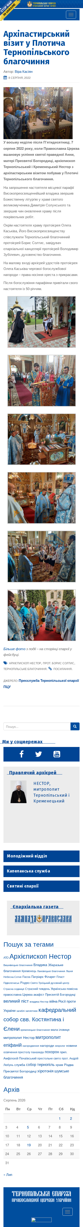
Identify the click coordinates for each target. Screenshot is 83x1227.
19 (29, 1144)
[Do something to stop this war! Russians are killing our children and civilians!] (10, 10)
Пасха (26, 977)
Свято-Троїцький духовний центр (49, 983)
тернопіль (46, 1064)
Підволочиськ (11, 983)
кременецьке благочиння (35, 1029)
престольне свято (49, 1058)
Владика (40, 964)
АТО (6, 957)
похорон (52, 1051)
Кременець (29, 971)
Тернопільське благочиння (25, 669)
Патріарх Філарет (43, 976)
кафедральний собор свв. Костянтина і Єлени (39, 1018)
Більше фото (14, 648)
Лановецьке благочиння (51, 971)
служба (19, 1064)
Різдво (25, 982)
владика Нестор (39, 1001)
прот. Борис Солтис (58, 663)
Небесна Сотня (12, 977)
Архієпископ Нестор (25, 663)
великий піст (16, 1001)
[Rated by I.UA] (41, 1220)
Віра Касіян (24, 71)
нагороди (47, 1045)
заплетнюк (31, 1011)
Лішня (69, 971)
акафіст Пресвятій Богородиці (54, 994)
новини (71, 1045)
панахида (37, 1052)
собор (31, 1064)
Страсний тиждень (37, 989)
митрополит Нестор (19, 1037)
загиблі (20, 1011)
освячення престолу (16, 1052)
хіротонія (45, 1071)
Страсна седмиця (13, 989)
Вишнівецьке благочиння (18, 965)
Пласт (60, 977)
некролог (60, 1045)
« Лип (7, 1174)
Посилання (62, 669)
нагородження (31, 1045)
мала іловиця (60, 1029)
